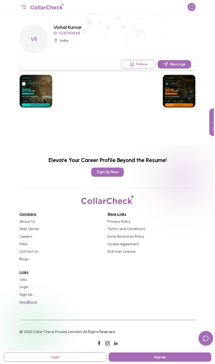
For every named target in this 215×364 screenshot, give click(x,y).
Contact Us (29, 251)
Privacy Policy (119, 221)
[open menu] (23, 7)
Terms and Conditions (127, 229)
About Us (27, 221)
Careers (26, 236)
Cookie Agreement (123, 244)
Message (178, 64)
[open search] (191, 7)
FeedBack (28, 302)
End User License (122, 251)
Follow (141, 64)
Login (24, 287)
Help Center (29, 229)
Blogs (24, 259)
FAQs (23, 244)
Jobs (23, 279)
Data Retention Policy (126, 236)
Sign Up (26, 294)
